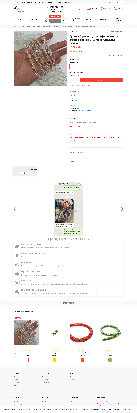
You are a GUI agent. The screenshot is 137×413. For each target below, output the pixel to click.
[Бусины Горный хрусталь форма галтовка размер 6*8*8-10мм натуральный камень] (26, 333)
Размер (17, 382)
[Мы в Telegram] (68, 2)
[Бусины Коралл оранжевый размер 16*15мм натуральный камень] (82, 333)
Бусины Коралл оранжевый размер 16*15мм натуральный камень (82, 353)
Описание (72, 118)
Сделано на (21, 173)
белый (75, 106)
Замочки (45, 380)
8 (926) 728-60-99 (56, 6)
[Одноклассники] (67, 303)
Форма (17, 380)
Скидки (23, 2)
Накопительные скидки (29, 266)
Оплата (43, 404)
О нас (43, 2)
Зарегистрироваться (79, 9)
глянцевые (81, 111)
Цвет (16, 385)
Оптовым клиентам (33, 2)
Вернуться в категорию (117, 31)
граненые (88, 111)
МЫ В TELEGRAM (62, 2)
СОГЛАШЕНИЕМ (102, 409)
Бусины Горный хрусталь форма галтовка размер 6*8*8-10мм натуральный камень (26, 353)
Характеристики (74, 91)
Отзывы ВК (50, 2)
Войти (70, 9)
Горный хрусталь (109, 134)
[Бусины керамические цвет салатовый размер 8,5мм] (110, 333)
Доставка (44, 401)
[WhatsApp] (72, 303)
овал (75, 101)
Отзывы (80, 51)
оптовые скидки (52, 266)
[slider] (73, 51)
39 (74, 95)
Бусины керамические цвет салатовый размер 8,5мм (110, 353)
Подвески (46, 382)
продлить (34, 169)
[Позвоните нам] (47, 6)
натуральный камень (82, 98)
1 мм (78, 108)
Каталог (16, 2)
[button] (61, 235)
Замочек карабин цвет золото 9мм (55, 353)
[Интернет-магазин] (20, 9)
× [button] (135, 407)
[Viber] (70, 303)
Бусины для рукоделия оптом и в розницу (26, 404)
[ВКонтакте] (64, 303)
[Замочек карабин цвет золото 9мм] (54, 333)
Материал (18, 377)
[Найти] (106, 2)
